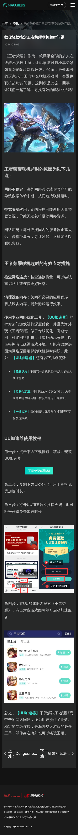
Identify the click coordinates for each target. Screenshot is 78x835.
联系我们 (18, 812)
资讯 (16, 23)
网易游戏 (8, 812)
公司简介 (8, 806)
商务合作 (29, 812)
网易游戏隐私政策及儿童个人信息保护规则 (45, 806)
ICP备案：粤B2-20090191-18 (18, 826)
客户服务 (18, 806)
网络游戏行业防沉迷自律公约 (22, 817)
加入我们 (40, 812)
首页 (5, 23)
